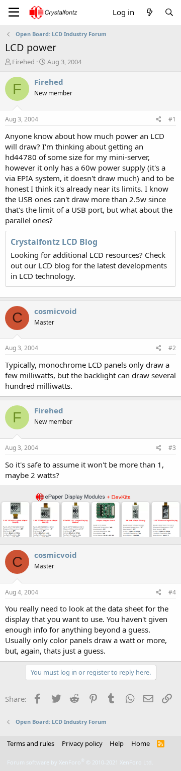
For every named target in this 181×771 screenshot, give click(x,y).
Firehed (23, 61)
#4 (172, 592)
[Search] (169, 12)
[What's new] (149, 12)
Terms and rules (30, 743)
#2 (172, 348)
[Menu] (14, 12)
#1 (172, 119)
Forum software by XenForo (80, 762)
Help (117, 743)
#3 (172, 447)
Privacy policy (82, 743)
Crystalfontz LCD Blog (54, 241)
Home (140, 743)
